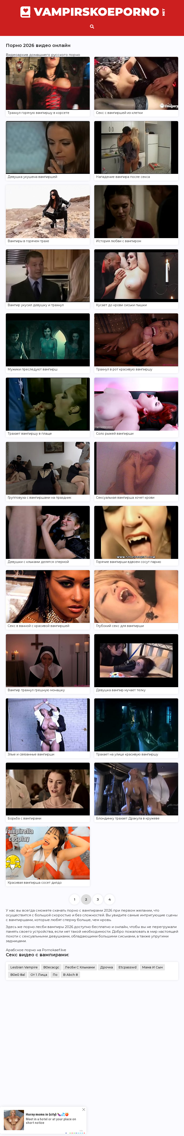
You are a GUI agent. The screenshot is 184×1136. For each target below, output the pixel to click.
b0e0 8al (17, 975)
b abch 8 (70, 975)
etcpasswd (127, 967)
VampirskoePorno (99, 12)
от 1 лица (39, 975)
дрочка (106, 967)
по (55, 975)
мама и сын (152, 967)
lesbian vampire (24, 967)
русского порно (65, 55)
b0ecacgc (51, 967)
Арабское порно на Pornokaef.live (36, 950)
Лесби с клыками (80, 967)
